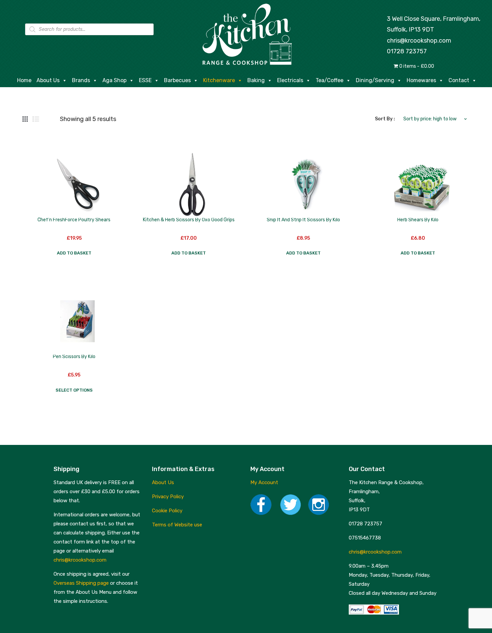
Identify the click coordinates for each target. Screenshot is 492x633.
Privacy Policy (168, 497)
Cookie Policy (167, 511)
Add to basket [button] (74, 252)
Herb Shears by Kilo (417, 220)
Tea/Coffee (329, 80)
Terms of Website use (177, 525)
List (35, 119)
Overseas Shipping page (81, 583)
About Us (48, 80)
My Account (264, 482)
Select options (74, 390)
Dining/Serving (375, 80)
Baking (256, 80)
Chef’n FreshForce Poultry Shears (73, 220)
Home (24, 80)
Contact (458, 80)
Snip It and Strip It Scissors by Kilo (303, 220)
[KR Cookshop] (246, 33)
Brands (81, 80)
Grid (25, 119)
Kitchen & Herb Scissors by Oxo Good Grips (189, 220)
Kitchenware (219, 80)
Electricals (290, 80)
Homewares (421, 80)
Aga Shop (114, 80)
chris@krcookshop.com (419, 40)
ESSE (145, 80)
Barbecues (177, 80)
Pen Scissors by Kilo (74, 356)
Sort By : (385, 119)
